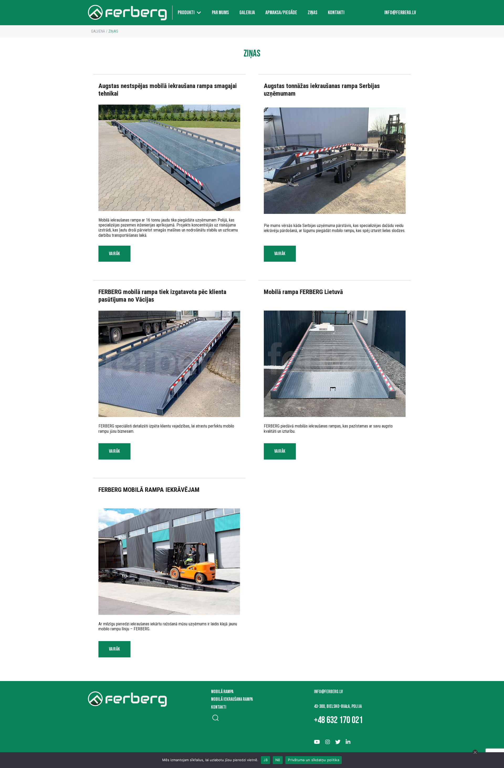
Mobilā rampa (222, 691)
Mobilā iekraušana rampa (232, 699)
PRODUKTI (186, 12)
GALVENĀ (98, 31)
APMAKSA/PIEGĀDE (281, 12)
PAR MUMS (220, 12)
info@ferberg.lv (400, 12)
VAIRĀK (114, 253)
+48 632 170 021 (338, 720)
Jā (265, 760)
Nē (277, 760)
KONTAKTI (336, 12)
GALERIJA (247, 12)
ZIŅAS (312, 12)
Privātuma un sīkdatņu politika (313, 760)
